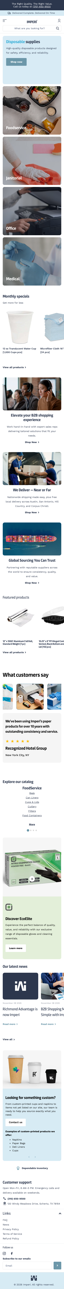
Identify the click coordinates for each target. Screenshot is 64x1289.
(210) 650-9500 (42, 6)
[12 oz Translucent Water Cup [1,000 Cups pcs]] (20, 326)
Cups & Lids (32, 802)
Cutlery (32, 806)
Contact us (15, 1122)
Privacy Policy (11, 1229)
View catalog (5, 20)
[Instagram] (4, 1253)
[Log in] (59, 20)
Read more (32, 879)
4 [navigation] (36, 830)
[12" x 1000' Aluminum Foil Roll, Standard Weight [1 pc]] (19, 617)
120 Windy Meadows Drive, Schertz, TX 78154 (34, 1203)
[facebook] (12, 1253)
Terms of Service (12, 1234)
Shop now (16, 61)
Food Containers (32, 815)
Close (32, 1213)
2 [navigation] (30, 830)
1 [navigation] (28, 830)
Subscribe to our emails (17, 1258)
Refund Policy (11, 1238)
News (6, 1224)
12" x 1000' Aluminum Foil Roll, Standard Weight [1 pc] (18, 642)
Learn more (15, 948)
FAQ (5, 1220)
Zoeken (57, 28)
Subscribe (57, 1265)
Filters (32, 811)
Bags (32, 793)
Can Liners (32, 797)
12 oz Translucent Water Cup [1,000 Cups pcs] (19, 350)
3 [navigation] (33, 830)
